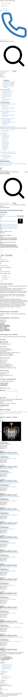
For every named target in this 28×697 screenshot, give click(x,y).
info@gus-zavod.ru (4, 689)
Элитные (5, 124)
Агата (1, 419)
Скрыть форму (4, 385)
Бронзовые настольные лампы (10, 153)
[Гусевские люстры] (4, 10)
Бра (4, 87)
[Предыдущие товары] (1, 421)
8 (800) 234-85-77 (3, 159)
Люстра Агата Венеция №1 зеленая (8, 543)
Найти (14, 71)
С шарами (5, 148)
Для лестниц (5, 131)
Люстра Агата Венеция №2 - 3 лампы (8, 458)
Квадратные (5, 146)
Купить (2, 255)
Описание (5, 275)
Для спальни (5, 109)
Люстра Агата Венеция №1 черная (8, 613)
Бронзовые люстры (8, 86)
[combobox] (6, 71)
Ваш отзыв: (3, 397)
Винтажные (5, 138)
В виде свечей (6, 137)
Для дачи (19, 413)
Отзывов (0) (5, 279)
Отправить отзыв (4, 405)
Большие (5, 134)
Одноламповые (13, 413)
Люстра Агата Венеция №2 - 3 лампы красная (10, 641)
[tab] (0, 540)
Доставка (5, 276)
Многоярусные (6, 123)
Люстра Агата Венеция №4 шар (7, 529)
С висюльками (6, 158)
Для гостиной (6, 105)
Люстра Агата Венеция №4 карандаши (8, 514)
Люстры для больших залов (9, 122)
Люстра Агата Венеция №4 (6, 472)
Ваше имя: (2, 390)
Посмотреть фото (4, 443)
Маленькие (7, 413)
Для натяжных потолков (15, 411)
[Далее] (1, 230)
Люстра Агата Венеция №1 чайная (8, 599)
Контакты (5, 8)
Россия (1, 411)
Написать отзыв (4, 383)
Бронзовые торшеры (7, 156)
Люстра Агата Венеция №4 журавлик (8, 500)
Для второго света (7, 120)
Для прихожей (6, 143)
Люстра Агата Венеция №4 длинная (8, 486)
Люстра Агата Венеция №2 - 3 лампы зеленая (10, 627)
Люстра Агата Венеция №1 (6, 444)
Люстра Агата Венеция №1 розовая (8, 571)
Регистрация (5, 696)
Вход (1, 696)
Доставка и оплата (7, 3)
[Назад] (1, 218)
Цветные (5, 150)
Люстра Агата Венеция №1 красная (8, 557)
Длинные (5, 139)
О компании (5, 678)
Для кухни (5, 106)
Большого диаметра (7, 119)
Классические (6, 147)
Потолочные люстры (8, 82)
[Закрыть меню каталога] (9, 90)
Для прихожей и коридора (8, 107)
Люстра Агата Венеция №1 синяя (7, 585)
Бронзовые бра (6, 135)
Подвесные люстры (8, 83)
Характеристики (6, 277)
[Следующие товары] (3, 421)
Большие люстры (7, 84)
